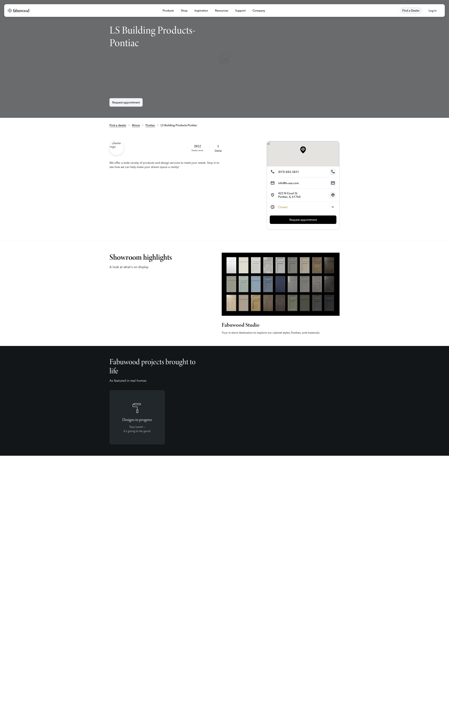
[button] (303, 150)
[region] (224, 59)
